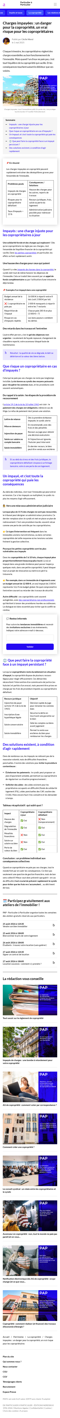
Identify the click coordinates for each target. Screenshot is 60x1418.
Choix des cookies (10, 1411)
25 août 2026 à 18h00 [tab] (20, 934)
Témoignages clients (12, 1381)
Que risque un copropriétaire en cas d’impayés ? (30, 131)
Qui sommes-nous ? (12, 1361)
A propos (24, 1411)
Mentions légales (21, 1408)
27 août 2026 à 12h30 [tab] (16, 953)
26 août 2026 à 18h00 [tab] (25, 943)
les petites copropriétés (26, 252)
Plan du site (8, 1356)
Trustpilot (46, 1399)
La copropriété (35, 13)
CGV (5, 1376)
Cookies (47, 1408)
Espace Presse (9, 1392)
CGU (5, 1371)
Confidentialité (36, 1408)
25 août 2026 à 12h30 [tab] (15, 925)
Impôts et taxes (15, 13)
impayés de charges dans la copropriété (35, 269)
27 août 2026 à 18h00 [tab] (22, 962)
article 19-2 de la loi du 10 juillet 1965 (21, 404)
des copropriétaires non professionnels (36, 600)
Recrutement (9, 1386)
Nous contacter (10, 1366)
